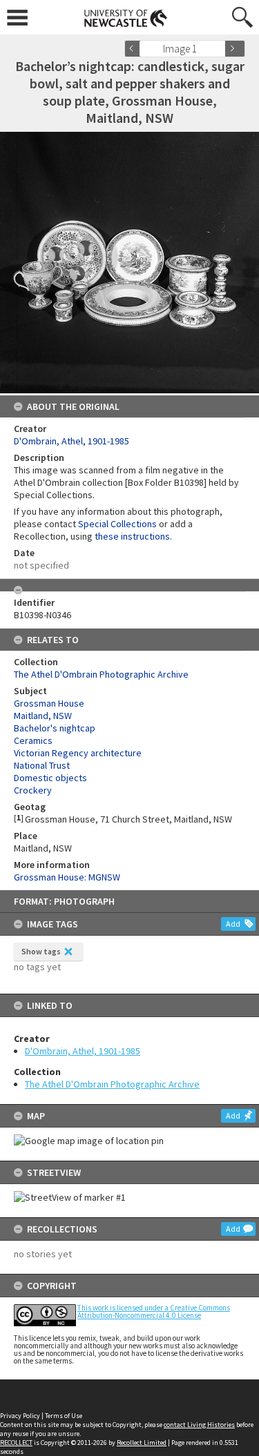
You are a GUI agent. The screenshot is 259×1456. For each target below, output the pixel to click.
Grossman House (49, 703)
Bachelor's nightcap (54, 728)
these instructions (132, 536)
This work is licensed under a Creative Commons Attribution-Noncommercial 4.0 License (153, 1311)
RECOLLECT (16, 1442)
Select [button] (219, 49)
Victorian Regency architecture (78, 753)
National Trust (42, 765)
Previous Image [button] (134, 49)
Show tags (41, 951)
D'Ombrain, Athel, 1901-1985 (82, 1051)
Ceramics (33, 740)
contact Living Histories (199, 1424)
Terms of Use (63, 1415)
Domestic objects (50, 777)
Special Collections (117, 524)
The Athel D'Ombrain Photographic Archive (112, 1084)
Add (233, 923)
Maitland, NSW (43, 715)
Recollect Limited (141, 1442)
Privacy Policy (20, 1415)
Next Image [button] (234, 49)
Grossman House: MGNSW (67, 877)
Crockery (33, 790)
